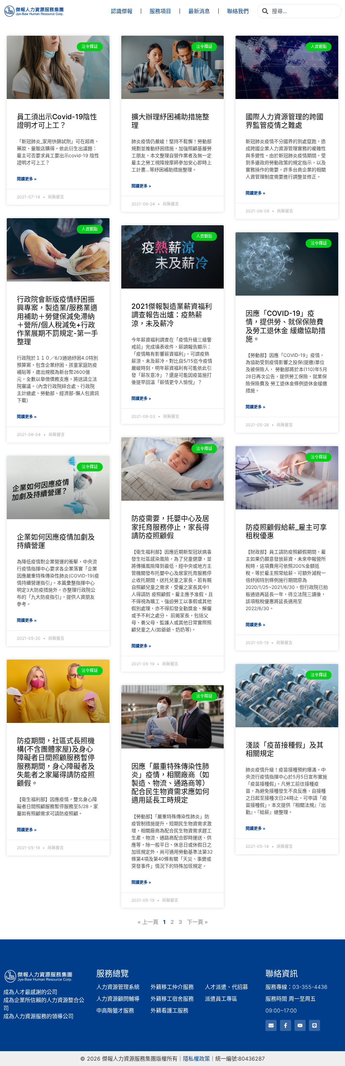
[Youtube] (300, 1025)
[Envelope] (271, 1025)
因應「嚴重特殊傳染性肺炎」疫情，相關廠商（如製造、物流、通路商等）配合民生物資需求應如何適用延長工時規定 (170, 783)
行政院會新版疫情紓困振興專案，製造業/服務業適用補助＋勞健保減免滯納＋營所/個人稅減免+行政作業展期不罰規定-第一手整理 (57, 320)
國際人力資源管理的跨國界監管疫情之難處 (284, 120)
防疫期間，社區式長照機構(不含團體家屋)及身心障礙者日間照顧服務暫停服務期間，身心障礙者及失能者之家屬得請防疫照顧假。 (56, 761)
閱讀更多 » (27, 178)
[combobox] (299, 11)
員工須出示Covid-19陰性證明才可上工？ (57, 120)
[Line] (314, 1025)
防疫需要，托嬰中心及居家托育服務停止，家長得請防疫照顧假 (170, 526)
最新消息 (199, 11)
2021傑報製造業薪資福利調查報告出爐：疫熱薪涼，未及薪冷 (171, 314)
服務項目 (160, 11)
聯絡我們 (238, 11)
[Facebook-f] (285, 1025)
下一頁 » (197, 922)
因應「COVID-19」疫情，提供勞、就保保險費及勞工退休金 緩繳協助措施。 (285, 326)
